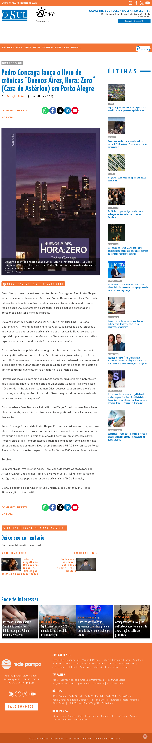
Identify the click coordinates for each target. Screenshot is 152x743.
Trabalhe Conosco (61, 719)
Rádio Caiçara (126, 696)
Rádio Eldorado (80, 699)
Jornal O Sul (14, 16)
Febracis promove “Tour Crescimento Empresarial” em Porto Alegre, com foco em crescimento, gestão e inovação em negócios (127, 361)
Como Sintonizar (115, 683)
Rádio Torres (74, 703)
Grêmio (67, 663)
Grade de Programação (92, 679)
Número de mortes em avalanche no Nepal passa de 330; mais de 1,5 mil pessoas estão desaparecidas (127, 144)
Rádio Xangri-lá (91, 703)
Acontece (138, 659)
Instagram (130, 3)
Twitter (142, 3)
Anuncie (65, 47)
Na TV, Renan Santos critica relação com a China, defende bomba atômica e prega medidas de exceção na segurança (128, 287)
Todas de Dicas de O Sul (44, 528)
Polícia (106, 659)
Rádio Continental (94, 696)
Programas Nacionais (63, 683)
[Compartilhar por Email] (75, 110)
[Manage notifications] (145, 736)
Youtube (147, 3)
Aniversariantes (60, 666)
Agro (127, 659)
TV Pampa (92, 715)
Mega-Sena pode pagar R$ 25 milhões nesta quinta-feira (127, 179)
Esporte (56, 663)
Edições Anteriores (81, 666)
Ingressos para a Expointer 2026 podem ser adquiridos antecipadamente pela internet (127, 109)
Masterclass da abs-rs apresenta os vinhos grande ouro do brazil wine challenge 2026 (94, 629)
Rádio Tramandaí (130, 699)
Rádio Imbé (107, 703)
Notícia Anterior (15, 553)
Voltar (12, 528)
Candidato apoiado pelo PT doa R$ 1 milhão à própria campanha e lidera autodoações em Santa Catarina (127, 437)
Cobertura (99, 683)
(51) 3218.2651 (26, 683)
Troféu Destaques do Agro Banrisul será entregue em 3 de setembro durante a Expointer (125, 214)
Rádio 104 (111, 696)
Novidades (121, 715)
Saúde (102, 663)
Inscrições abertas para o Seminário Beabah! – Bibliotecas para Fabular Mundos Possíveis (17, 629)
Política (96, 659)
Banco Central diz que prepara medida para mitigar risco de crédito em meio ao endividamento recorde (126, 324)
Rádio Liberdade (60, 699)
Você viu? (130, 663)
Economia (117, 659)
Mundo (85, 659)
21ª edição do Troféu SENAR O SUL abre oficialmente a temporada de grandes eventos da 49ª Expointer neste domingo (128, 251)
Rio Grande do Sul (70, 659)
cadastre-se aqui (134, 21)
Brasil (55, 659)
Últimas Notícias (69, 679)
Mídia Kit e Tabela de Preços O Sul (111, 666)
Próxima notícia (84, 553)
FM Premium (97, 699)
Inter (76, 663)
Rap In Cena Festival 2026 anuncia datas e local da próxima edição (55, 631)
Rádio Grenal (75, 696)
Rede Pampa (76, 47)
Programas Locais (116, 679)
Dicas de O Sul (12, 63)
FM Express (113, 699)
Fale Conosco (21, 706)
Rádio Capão (58, 703)
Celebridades (89, 663)
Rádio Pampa (59, 696)
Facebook (136, 3)
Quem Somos (84, 683)
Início (55, 679)
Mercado (36, 47)
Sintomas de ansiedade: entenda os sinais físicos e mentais (66, 565)
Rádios (80, 715)
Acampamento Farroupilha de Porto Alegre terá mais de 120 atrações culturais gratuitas (131, 629)
